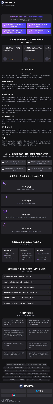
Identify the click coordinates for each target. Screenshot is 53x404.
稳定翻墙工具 (7, 5)
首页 (2, 5)
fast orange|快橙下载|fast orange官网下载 (14, 380)
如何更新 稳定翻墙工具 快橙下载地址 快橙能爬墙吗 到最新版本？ (20, 287)
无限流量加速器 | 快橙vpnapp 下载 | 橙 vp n (38, 370)
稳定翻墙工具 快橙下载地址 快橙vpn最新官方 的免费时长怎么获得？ (20, 292)
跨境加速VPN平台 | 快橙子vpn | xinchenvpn (38, 367)
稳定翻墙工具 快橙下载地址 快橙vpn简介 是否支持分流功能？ (19, 298)
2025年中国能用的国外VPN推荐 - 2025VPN (37, 373)
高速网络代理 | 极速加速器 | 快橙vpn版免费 (36, 364)
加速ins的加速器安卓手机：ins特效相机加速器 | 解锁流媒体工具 (17, 376)
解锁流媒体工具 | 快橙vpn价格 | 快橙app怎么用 (15, 370)
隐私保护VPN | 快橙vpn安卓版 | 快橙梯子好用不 (15, 367)
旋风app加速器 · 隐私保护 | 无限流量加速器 (15, 373)
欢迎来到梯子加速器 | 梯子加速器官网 (15, 364)
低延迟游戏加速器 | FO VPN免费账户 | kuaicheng (38, 380)
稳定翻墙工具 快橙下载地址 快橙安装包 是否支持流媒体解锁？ (19, 303)
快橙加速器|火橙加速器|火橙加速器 (42, 376)
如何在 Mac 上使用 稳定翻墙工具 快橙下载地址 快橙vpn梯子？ (19, 282)
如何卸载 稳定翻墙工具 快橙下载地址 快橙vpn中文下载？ (18, 276)
